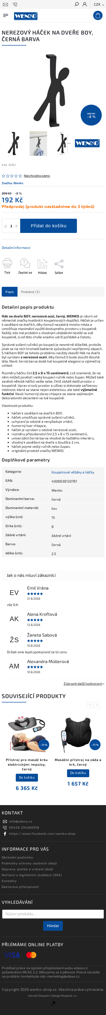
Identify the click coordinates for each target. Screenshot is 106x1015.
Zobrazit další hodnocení (83, 683)
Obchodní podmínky (17, 857)
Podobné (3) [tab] (30, 292)
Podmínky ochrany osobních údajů (29, 863)
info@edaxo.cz (20, 821)
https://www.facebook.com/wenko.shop (42, 833)
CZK (97, 4)
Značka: (12, 183)
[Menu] (5, 14)
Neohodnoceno (37, 176)
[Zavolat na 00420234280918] (16, 4)
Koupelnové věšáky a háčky (73, 472)
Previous (90, 705)
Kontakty (9, 881)
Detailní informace (16, 247)
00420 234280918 (24, 827)
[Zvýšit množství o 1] (16, 226)
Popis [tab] (9, 292)
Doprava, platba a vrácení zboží (27, 869)
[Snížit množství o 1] (5, 226)
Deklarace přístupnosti (20, 887)
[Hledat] (76, 4)
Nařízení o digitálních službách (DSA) (32, 875)
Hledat (53, 926)
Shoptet (44, 995)
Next (98, 705)
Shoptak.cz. (69, 995)
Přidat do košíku (49, 225)
